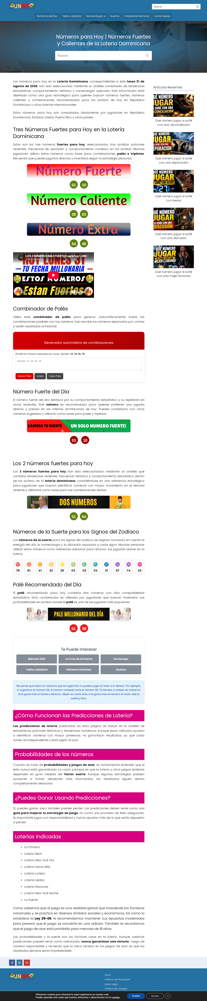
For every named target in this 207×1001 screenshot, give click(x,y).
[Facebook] (12, 963)
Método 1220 (36, 659)
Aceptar (136, 995)
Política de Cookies (116, 988)
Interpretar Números (136, 16)
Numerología (94, 16)
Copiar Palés (55, 376)
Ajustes (155, 995)
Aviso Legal (111, 984)
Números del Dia (47, 16)
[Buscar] (197, 6)
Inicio (108, 975)
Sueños (115, 16)
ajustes (116, 997)
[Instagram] (19, 963)
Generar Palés (24, 376)
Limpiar (40, 376)
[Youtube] (27, 963)
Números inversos (78, 669)
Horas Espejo (162, 16)
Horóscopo (120, 659)
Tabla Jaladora (72, 16)
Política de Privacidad (117, 979)
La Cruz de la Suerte (78, 659)
